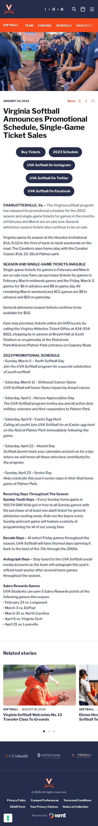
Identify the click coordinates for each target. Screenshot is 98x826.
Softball (10, 709)
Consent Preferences (45, 800)
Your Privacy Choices (44, 806)
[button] (44, 731)
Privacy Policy (16, 800)
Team (29, 25)
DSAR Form (17, 806)
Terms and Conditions (77, 800)
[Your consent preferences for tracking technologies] (8, 818)
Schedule (64, 25)
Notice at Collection (75, 806)
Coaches (44, 25)
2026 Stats (84, 25)
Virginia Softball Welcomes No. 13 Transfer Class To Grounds (32, 717)
